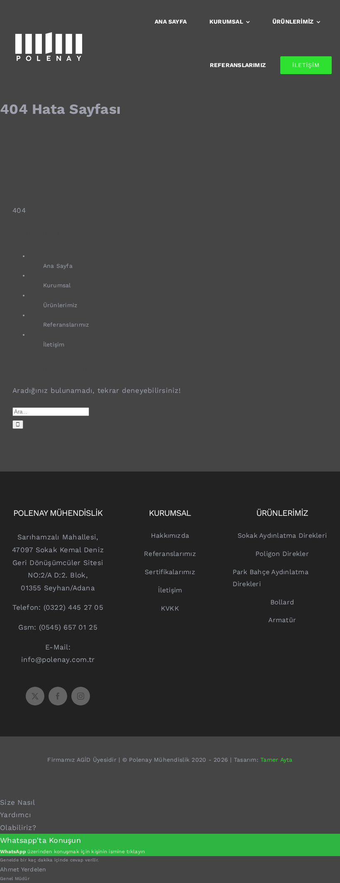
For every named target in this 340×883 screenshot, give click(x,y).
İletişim (54, 344)
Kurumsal (57, 285)
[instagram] (80, 696)
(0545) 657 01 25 (68, 627)
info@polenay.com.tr (58, 659)
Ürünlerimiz (60, 305)
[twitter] (35, 696)
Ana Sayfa (58, 265)
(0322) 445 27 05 (73, 607)
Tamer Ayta (276, 759)
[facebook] (58, 696)
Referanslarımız (66, 324)
